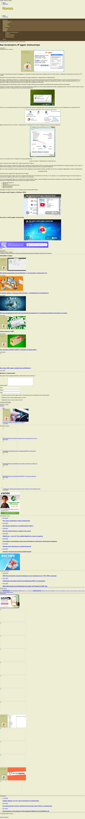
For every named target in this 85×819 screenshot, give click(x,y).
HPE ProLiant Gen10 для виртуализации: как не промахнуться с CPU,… (20, 438)
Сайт (1, 392)
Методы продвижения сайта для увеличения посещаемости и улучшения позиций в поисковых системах (33, 313)
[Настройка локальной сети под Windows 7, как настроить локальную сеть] (13, 270)
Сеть (4, 27)
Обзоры (5, 29)
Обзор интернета (9, 35)
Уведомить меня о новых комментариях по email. (14, 397)
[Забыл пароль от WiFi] (13, 328)
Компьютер (6, 22)
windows (6, 590)
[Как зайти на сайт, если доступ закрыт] (13, 661)
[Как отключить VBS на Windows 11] (13, 727)
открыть (53, 590)
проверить (67, 590)
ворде (20, 590)
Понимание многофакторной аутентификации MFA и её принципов (19, 451)
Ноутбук (5, 23)
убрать (1, 592)
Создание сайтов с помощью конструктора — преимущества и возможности (24, 293)
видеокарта (15, 590)
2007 (1, 590)
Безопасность (7, 21)
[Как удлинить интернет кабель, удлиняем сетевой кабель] (13, 347)
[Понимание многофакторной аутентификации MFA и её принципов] (10, 449)
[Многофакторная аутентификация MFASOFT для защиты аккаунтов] (10, 475)
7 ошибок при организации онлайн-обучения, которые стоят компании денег (21, 488)
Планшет (5, 25)
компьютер (6, 249)
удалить (5, 592)
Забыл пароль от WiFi (7, 331)
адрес (1, 249)
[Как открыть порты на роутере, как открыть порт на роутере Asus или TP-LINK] (13, 766)
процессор (76, 590)
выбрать (24, 590)
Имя (1, 387)
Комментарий (3, 385)
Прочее (5, 31)
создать (79, 590)
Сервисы (7, 33)
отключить (48, 590)
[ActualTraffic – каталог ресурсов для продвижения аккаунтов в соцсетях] (13, 780)
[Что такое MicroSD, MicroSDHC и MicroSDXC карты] (13, 753)
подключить (63, 590)
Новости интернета (10, 34)
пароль (58, 590)
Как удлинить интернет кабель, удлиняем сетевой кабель (18, 349)
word (11, 590)
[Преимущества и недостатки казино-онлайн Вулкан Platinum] (11, 794)
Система (5, 28)
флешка (11, 592)
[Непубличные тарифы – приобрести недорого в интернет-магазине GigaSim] (9, 608)
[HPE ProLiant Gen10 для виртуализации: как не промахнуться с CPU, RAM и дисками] (10, 437)
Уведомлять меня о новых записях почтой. (12, 400)
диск (26, 590)
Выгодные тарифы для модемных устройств (14, 422)
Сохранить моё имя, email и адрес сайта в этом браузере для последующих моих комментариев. (25, 395)
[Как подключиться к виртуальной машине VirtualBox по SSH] (13, 713)
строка (83, 590)
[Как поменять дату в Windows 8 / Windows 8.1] (13, 740)
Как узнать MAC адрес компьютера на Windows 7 (15, 368)
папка (56, 590)
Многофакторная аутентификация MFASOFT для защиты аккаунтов (19, 476)
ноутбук (43, 590)
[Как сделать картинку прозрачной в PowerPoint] (13, 634)
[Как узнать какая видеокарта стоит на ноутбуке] (13, 647)
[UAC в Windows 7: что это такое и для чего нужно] (13, 674)
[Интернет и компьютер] (11, 13)
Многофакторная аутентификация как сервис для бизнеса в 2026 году (20, 463)
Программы (6, 26)
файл (8, 592)
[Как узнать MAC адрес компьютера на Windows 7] (13, 365)
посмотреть (11, 249)
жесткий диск (30, 590)
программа (71, 590)
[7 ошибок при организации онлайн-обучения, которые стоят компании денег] (10, 487)
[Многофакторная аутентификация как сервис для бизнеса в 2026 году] (10, 462)
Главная (2, 41)
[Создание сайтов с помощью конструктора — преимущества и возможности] (11, 290)
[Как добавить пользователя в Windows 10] (13, 700)
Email (1, 390)
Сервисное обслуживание (11, 32)
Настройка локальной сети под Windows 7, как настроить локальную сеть (23, 273)
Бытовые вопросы (9, 37)
